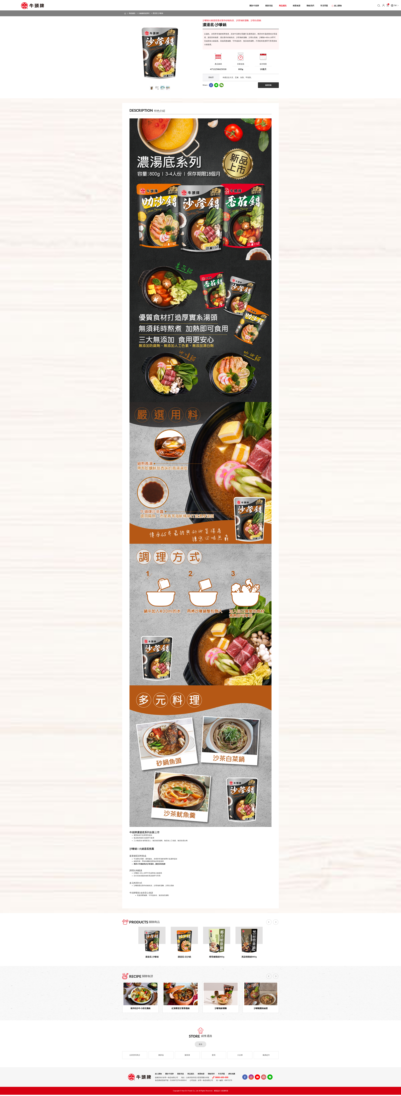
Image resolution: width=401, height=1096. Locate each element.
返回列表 (268, 85)
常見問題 (324, 6)
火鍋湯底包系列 (143, 13)
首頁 (125, 13)
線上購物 (338, 6)
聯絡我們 (310, 6)
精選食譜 (296, 6)
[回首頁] (32, 5)
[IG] (251, 1077)
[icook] (263, 1077)
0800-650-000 (221, 1077)
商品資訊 (283, 6)
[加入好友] (270, 1077)
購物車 (388, 4)
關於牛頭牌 (254, 6)
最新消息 (269, 6)
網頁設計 (217, 1091)
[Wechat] (221, 85)
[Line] (216, 85)
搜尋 (379, 5)
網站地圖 (231, 1074)
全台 (200, 1044)
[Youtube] (257, 1077)
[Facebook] (211, 85)
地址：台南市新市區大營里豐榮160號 (195, 1077)
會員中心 (383, 5)
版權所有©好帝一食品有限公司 (166, 1077)
